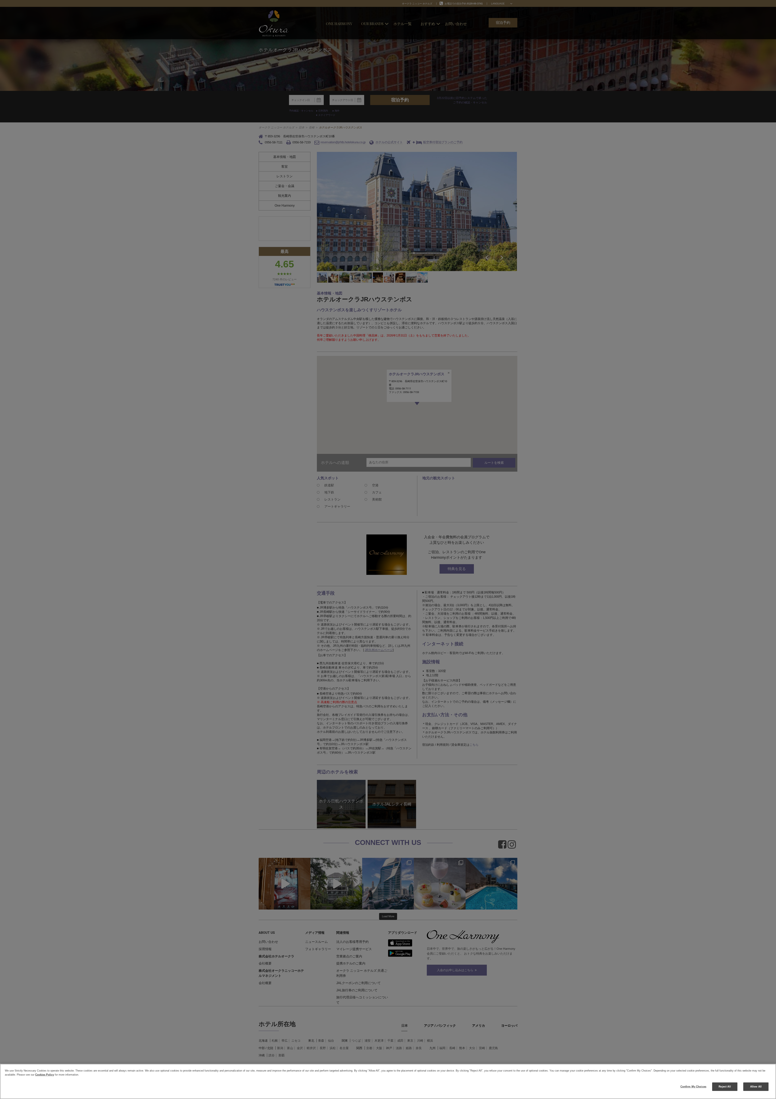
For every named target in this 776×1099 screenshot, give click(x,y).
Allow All (756, 1086)
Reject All (725, 1086)
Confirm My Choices (693, 1086)
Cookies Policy (44, 1074)
